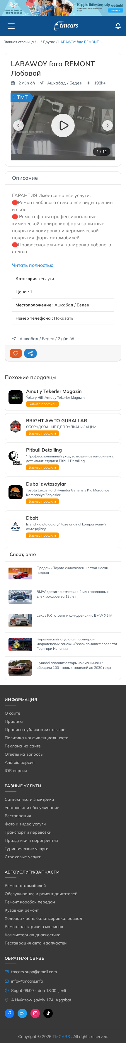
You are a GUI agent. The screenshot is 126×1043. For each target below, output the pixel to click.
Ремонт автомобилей (25, 885)
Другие (49, 42)
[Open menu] (11, 26)
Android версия (20, 762)
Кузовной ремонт (22, 910)
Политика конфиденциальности (36, 737)
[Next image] (107, 125)
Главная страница (19, 42)
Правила (14, 721)
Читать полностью (33, 265)
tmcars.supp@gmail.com (34, 971)
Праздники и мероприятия (31, 840)
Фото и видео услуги (25, 824)
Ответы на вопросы (24, 754)
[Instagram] (35, 1013)
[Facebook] (9, 1013)
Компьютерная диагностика (33, 934)
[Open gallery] (105, 100)
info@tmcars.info (27, 981)
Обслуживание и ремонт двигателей (41, 893)
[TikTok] (48, 1013)
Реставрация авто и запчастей (36, 943)
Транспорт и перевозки (28, 832)
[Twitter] (22, 1013)
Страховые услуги (23, 856)
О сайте (12, 713)
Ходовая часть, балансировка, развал (43, 918)
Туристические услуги (26, 848)
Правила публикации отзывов (35, 729)
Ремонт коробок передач (30, 902)
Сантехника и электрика (29, 799)
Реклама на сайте (23, 746)
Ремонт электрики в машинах (34, 926)
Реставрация (18, 815)
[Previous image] (18, 125)
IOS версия (16, 770)
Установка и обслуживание (32, 807)
